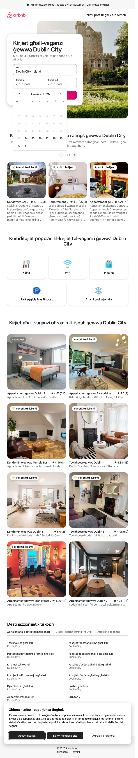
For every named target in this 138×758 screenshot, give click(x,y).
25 (33, 138)
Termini (75, 751)
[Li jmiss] (74, 155)
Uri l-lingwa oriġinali (98, 4)
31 (26, 145)
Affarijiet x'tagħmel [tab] (108, 631)
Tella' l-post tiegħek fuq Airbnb (105, 15)
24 (26, 138)
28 (54, 138)
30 (18, 145)
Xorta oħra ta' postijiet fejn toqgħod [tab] (28, 631)
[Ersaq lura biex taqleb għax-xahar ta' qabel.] (19, 94)
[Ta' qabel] (61, 155)
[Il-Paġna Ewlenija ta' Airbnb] (16, 15)
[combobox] (45, 71)
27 (47, 138)
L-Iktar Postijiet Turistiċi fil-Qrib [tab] (74, 631)
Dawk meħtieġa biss (65, 735)
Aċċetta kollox (27, 735)
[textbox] (29, 84)
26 (40, 138)
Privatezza (62, 751)
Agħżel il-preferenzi (103, 735)
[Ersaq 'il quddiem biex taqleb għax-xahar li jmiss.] (61, 94)
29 (61, 138)
